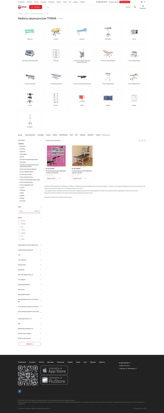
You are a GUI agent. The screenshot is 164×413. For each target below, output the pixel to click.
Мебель (21, 144)
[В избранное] (59, 178)
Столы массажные (25, 174)
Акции (78, 362)
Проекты (102, 362)
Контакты (32, 362)
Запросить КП (51, 178)
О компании (22, 362)
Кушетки (22, 151)
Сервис (70, 362)
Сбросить (29, 344)
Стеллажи (23, 162)
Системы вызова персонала (29, 159)
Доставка (50, 362)
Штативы (23, 201)
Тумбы (22, 193)
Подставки (23, 154)
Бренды (93, 362)
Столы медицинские (26, 177)
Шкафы (22, 198)
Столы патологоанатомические (30, 180)
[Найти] (135, 7)
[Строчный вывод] (142, 140)
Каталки (22, 149)
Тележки (22, 190)
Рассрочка (60, 362)
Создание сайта (138, 408)
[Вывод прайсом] (144, 140)
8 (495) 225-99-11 (101, 2)
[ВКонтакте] (19, 391)
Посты (22, 157)
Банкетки (23, 146)
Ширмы (22, 195)
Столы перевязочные (26, 185)
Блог (85, 362)
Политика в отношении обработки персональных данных (34, 408)
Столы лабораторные (26, 172)
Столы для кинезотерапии (28, 169)
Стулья (22, 188)
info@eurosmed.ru (124, 365)
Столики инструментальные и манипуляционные (29, 165)
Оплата (41, 362)
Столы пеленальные (26, 182)
